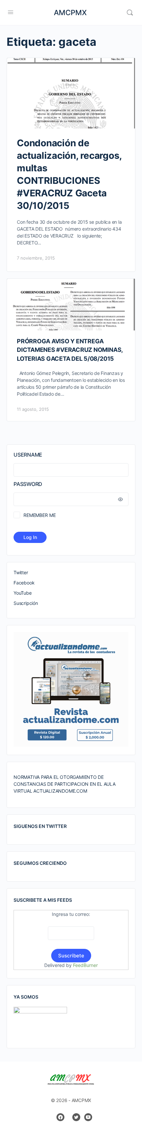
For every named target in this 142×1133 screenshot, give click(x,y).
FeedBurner (85, 965)
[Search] (130, 12)
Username (28, 454)
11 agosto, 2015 (33, 409)
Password (28, 484)
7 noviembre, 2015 (36, 258)
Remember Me (39, 515)
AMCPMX (70, 12)
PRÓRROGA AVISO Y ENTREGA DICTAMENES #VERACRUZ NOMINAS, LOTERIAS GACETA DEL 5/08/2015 (70, 350)
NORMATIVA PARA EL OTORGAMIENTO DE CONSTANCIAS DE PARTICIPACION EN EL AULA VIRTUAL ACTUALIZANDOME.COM (65, 784)
